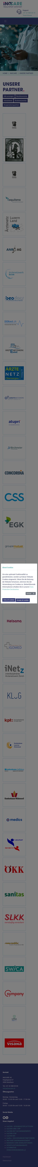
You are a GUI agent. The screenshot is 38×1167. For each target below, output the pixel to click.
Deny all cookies (9, 600)
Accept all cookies (23, 600)
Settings (28, 593)
